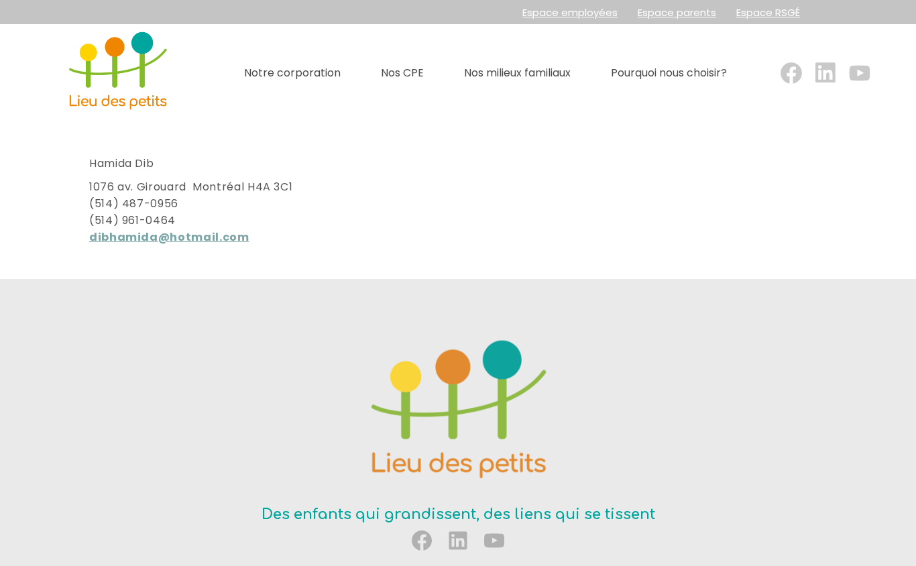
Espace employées (570, 12)
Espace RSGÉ (768, 12)
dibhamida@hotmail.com (169, 237)
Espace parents (677, 12)
